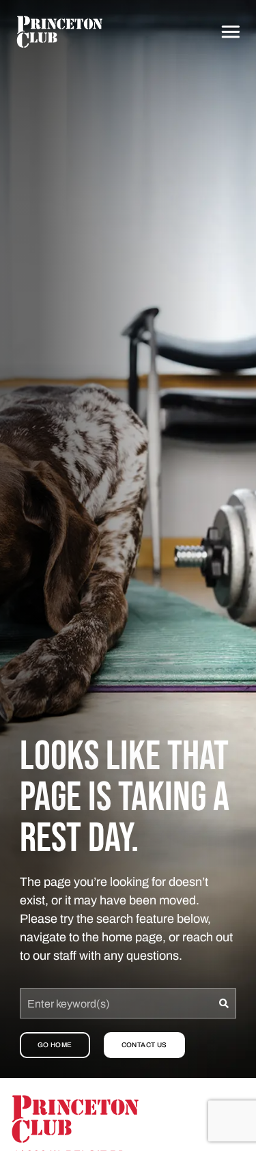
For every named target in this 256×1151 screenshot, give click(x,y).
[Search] (224, 1003)
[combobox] (116, 1003)
